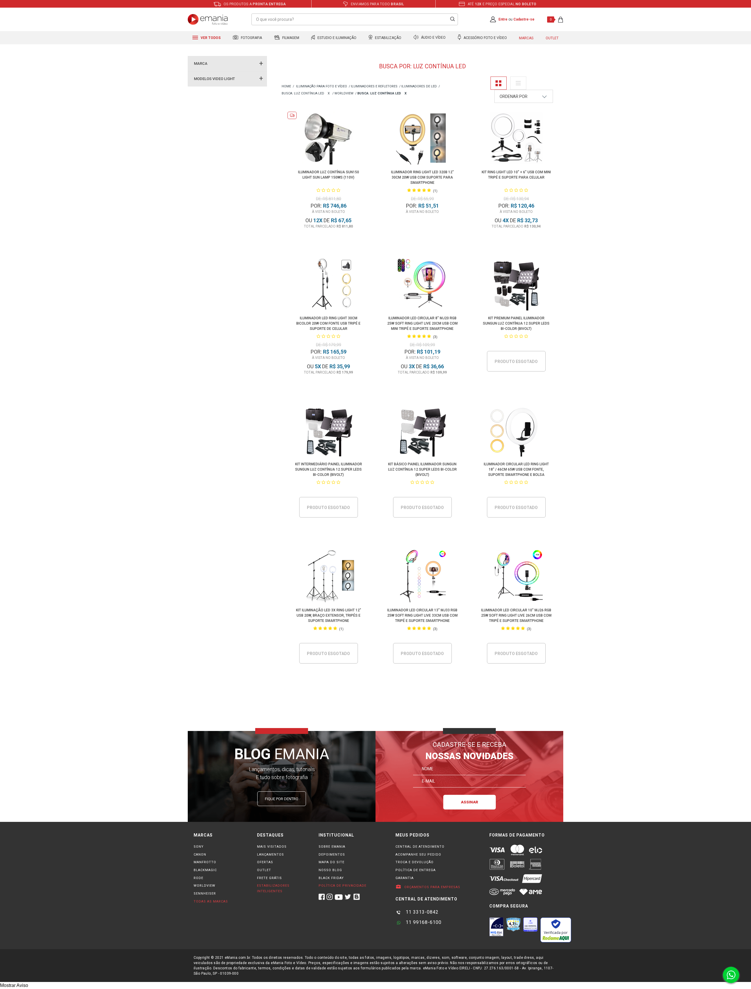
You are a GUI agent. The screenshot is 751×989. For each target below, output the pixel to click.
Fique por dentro (281, 799)
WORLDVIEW (204, 886)
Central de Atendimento (419, 847)
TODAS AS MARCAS (211, 901)
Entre (503, 19)
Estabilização (387, 38)
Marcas (526, 38)
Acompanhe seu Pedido (418, 854)
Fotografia (251, 38)
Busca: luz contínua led (303, 93)
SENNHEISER (205, 893)
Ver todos (210, 38)
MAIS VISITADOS (272, 847)
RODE (198, 878)
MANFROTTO (205, 862)
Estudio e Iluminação (336, 38)
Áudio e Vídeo (433, 38)
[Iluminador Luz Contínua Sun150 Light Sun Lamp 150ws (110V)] (329, 139)
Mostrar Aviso (14, 985)
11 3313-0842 (421, 912)
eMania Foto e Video (286, 86)
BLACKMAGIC (205, 870)
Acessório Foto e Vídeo (485, 38)
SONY (199, 847)
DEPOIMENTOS (332, 854)
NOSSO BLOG (330, 870)
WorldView (343, 93)
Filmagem (290, 38)
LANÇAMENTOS (270, 854)
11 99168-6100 (423, 922)
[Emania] (208, 19)
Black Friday (331, 878)
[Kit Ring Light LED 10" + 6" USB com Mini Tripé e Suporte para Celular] (516, 139)
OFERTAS (265, 862)
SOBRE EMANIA (332, 847)
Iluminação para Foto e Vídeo (321, 86)
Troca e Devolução (414, 862)
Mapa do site (331, 862)
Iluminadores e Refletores (374, 86)
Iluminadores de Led (419, 86)
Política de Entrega (415, 870)
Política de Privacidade (342, 886)
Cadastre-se (524, 19)
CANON (200, 854)
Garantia (404, 878)
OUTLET (264, 870)
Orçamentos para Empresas (431, 887)
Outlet (552, 38)
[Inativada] (496, 926)
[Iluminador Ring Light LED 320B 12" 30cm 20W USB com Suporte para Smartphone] (422, 139)
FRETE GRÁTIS (269, 878)
